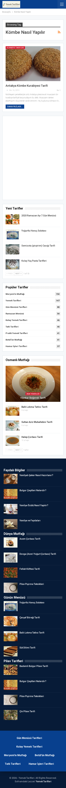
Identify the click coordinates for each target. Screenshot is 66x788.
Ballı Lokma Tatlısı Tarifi (34, 407)
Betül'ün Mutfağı (14, 340)
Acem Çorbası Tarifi (30, 539)
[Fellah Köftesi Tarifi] (10, 573)
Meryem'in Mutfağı (15, 294)
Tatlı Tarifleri (12, 326)
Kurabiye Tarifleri (15, 48)
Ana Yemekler (33, 394)
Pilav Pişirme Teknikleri (32, 584)
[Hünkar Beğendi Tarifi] (33, 384)
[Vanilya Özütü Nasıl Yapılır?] (10, 509)
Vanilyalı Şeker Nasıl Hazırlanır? (36, 475)
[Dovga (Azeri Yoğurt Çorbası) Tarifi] (10, 558)
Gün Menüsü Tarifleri (16, 307)
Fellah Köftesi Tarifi (30, 569)
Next (17, 274)
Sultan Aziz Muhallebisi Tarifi (36, 422)
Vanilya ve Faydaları (30, 520)
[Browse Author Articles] (7, 90)
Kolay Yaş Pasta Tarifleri (34, 261)
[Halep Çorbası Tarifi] (12, 441)
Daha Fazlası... (14, 106)
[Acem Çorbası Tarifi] (10, 542)
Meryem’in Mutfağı (15, 755)
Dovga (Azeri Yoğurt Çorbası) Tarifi (38, 554)
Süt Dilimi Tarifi (27, 647)
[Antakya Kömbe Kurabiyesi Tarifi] (33, 63)
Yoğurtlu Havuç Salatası (33, 230)
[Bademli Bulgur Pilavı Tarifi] (10, 670)
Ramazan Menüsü (15, 313)
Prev (10, 274)
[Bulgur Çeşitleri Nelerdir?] (10, 494)
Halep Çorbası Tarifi (32, 437)
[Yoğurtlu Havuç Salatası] (12, 234)
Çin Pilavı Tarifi (27, 711)
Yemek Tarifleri (13, 300)
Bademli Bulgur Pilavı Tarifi (34, 666)
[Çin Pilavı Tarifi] (10, 715)
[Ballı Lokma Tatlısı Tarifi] (12, 410)
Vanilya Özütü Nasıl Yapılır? (34, 505)
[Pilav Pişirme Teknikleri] (10, 588)
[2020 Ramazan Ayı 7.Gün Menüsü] (12, 219)
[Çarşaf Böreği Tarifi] (10, 621)
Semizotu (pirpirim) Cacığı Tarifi (38, 245)
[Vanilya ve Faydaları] (10, 524)
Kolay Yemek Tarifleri (16, 320)
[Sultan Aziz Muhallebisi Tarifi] (12, 426)
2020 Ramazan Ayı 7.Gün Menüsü (38, 215)
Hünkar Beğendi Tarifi (33, 397)
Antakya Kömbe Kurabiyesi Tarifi (27, 85)
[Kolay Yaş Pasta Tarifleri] (12, 264)
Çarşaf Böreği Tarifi (30, 617)
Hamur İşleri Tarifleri (16, 346)
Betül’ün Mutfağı (44, 755)
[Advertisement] (33, 159)
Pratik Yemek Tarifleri (17, 333)
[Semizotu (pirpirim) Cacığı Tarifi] (12, 249)
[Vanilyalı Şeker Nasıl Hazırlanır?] (10, 479)
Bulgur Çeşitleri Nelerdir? (33, 490)
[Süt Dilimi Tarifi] (10, 651)
